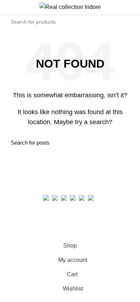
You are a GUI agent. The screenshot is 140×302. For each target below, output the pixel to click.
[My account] (132, 7)
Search (125, 21)
